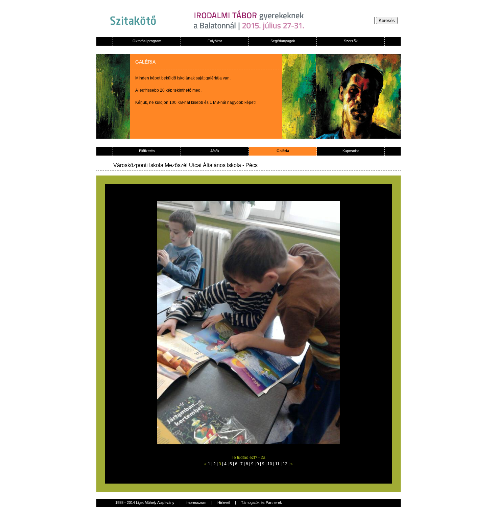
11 (277, 464)
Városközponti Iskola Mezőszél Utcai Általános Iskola (177, 165)
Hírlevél (223, 502)
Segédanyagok (282, 41)
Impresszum (196, 502)
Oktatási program (147, 41)
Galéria (283, 151)
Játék (214, 151)
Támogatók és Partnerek (261, 502)
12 (285, 464)
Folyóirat (215, 41)
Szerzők (351, 41)
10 (269, 464)
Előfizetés (147, 151)
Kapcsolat (350, 151)
